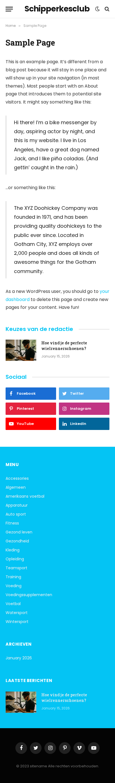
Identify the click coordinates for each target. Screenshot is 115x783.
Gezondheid (17, 541)
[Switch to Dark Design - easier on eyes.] (97, 8)
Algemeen (16, 487)
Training (13, 577)
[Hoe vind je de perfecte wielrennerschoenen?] (21, 350)
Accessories (17, 478)
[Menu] (9, 9)
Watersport (17, 612)
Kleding (13, 550)
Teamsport (16, 568)
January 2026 (19, 658)
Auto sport (16, 514)
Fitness (12, 523)
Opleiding (15, 559)
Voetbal (13, 603)
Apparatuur (17, 505)
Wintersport (17, 621)
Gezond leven (19, 532)
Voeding (13, 586)
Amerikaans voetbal (25, 496)
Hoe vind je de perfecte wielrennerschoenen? (64, 345)
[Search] (106, 9)
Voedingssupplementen (29, 595)
